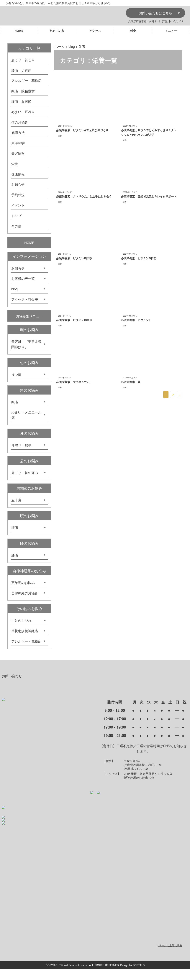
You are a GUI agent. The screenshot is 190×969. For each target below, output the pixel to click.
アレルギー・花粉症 (26, 641)
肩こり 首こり (23, 59)
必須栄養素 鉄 (130, 382)
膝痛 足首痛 (21, 70)
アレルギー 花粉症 (26, 80)
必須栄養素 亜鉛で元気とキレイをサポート (150, 196)
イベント (18, 205)
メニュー (171, 30)
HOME (18, 30)
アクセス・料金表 (24, 299)
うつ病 (16, 374)
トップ (16, 215)
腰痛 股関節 (21, 101)
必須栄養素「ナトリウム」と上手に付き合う (84, 196)
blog (14, 288)
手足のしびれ (21, 620)
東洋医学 (18, 142)
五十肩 (18, 499)
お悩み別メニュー (29, 315)
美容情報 (18, 153)
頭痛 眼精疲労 (23, 90)
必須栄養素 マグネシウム (73, 382)
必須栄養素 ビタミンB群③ (74, 258)
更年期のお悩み (23, 582)
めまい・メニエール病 (26, 415)
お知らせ (18, 184)
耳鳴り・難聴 (21, 445)
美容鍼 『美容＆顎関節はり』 (26, 344)
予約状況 (18, 194)
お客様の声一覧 (23, 278)
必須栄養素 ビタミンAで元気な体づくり (82, 130)
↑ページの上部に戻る (169, 945)
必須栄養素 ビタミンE (136, 320)
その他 (16, 226)
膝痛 (14, 555)
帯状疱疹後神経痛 (24, 630)
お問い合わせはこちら (155, 12)
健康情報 (18, 174)
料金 (133, 30)
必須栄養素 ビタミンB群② (138, 258)
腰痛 (14, 527)
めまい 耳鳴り (23, 111)
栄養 (60, 135)
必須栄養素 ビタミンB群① (74, 320)
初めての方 (57, 30)
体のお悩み (19, 122)
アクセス (95, 30)
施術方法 (18, 132)
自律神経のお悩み (24, 592)
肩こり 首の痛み (24, 472)
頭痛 (14, 401)
